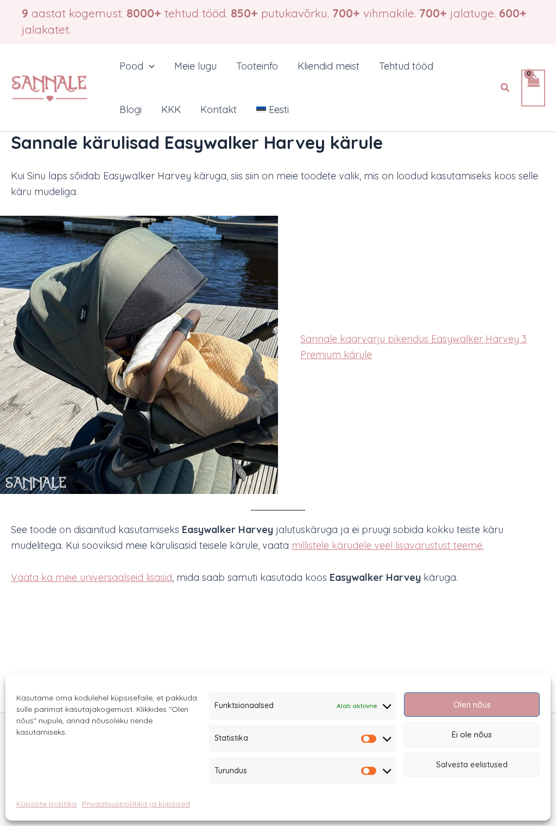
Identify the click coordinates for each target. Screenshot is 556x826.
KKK (171, 109)
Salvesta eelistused (472, 764)
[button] (149, 66)
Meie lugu (195, 66)
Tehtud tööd (406, 66)
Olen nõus (472, 704)
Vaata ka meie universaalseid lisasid (91, 577)
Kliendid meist (328, 66)
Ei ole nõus (472, 734)
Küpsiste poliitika (46, 804)
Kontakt (218, 109)
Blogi (130, 109)
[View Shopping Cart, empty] (533, 88)
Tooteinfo (257, 66)
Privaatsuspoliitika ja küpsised (136, 804)
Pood (131, 66)
